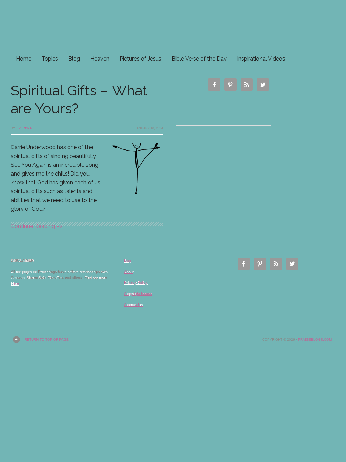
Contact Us (133, 305)
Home (23, 58)
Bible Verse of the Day (199, 58)
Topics (50, 58)
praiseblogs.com (315, 339)
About (128, 272)
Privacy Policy (135, 282)
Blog (74, 58)
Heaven (99, 58)
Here (15, 283)
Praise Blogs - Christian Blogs (173, 26)
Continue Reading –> (36, 226)
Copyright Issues (138, 294)
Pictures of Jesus (141, 58)
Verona (25, 128)
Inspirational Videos (261, 58)
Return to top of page (47, 339)
